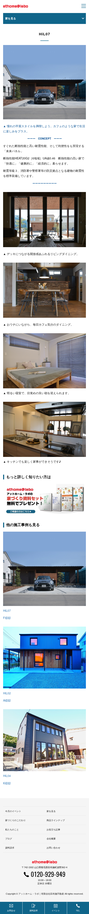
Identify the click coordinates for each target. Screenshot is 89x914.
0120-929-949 (48, 874)
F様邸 (7, 618)
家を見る (51, 811)
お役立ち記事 (53, 829)
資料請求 (9, 847)
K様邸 (7, 783)
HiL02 (7, 693)
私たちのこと (12, 829)
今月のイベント (13, 811)
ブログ (8, 838)
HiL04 (7, 776)
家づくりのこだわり (15, 820)
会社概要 (51, 838)
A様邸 (7, 700)
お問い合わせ (53, 847)
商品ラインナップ (56, 820)
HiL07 (7, 610)
